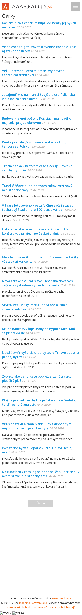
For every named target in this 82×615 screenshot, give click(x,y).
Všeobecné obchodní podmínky (26, 607)
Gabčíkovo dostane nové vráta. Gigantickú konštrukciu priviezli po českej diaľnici (35, 231)
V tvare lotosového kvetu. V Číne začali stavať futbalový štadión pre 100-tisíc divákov (37, 207)
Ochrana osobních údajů (60, 607)
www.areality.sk (61, 598)
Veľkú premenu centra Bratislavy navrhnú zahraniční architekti (34, 73)
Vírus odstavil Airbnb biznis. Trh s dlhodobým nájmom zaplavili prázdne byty (36, 426)
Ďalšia (41, 503)
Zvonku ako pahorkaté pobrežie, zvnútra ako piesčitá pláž (37, 378)
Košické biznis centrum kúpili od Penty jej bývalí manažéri (39, 25)
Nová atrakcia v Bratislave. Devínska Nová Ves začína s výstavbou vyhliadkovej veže (37, 283)
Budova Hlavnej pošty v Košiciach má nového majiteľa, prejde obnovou (36, 120)
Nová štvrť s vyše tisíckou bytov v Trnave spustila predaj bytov (40, 354)
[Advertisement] (41, 553)
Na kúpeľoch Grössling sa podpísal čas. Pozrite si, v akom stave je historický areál (41, 474)
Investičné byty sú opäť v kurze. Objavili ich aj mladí (37, 450)
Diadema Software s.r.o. (33, 603)
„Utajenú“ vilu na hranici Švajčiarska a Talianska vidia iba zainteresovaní (38, 96)
